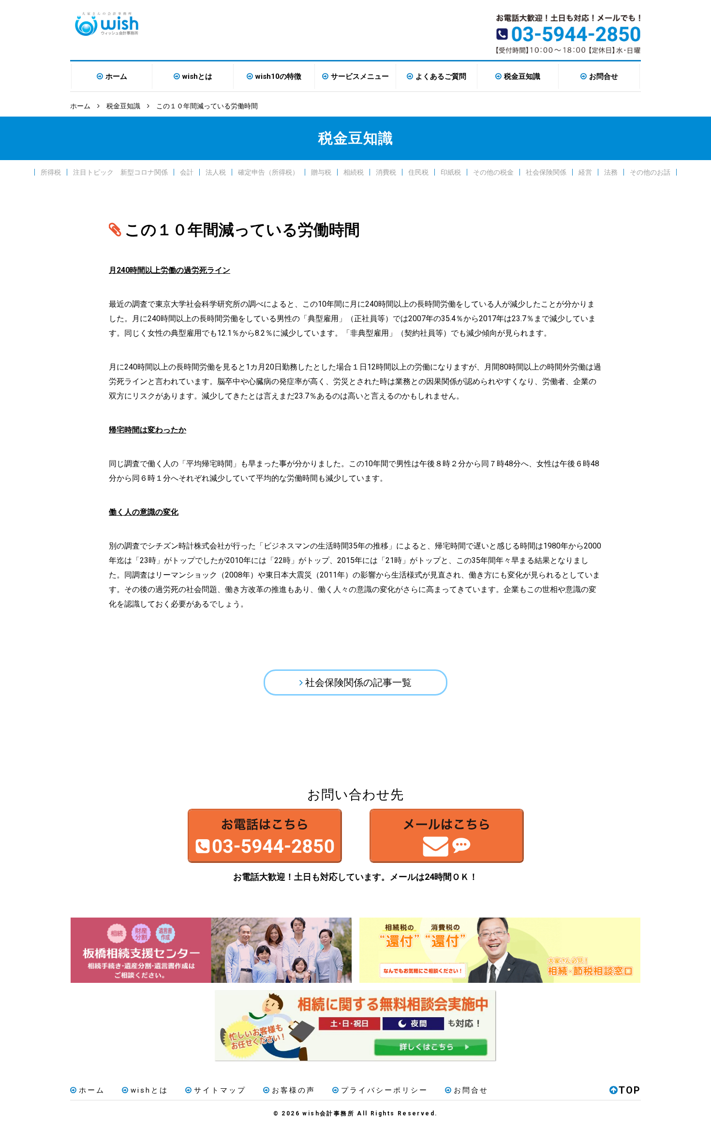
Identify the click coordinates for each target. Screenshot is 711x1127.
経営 (585, 172)
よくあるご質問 (440, 76)
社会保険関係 (546, 172)
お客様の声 (293, 1090)
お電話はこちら (264, 836)
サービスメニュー (360, 76)
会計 (186, 172)
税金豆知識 (522, 76)
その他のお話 (650, 172)
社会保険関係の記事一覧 (358, 682)
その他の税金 (493, 172)
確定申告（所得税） (268, 172)
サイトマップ (220, 1090)
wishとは (197, 76)
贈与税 (321, 172)
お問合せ (603, 76)
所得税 (51, 172)
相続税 (353, 172)
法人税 (216, 172)
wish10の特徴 (278, 76)
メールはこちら (446, 836)
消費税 (386, 172)
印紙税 (451, 172)
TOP (630, 1090)
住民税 (418, 172)
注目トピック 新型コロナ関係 (120, 172)
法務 (611, 172)
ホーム (116, 76)
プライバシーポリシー (384, 1090)
